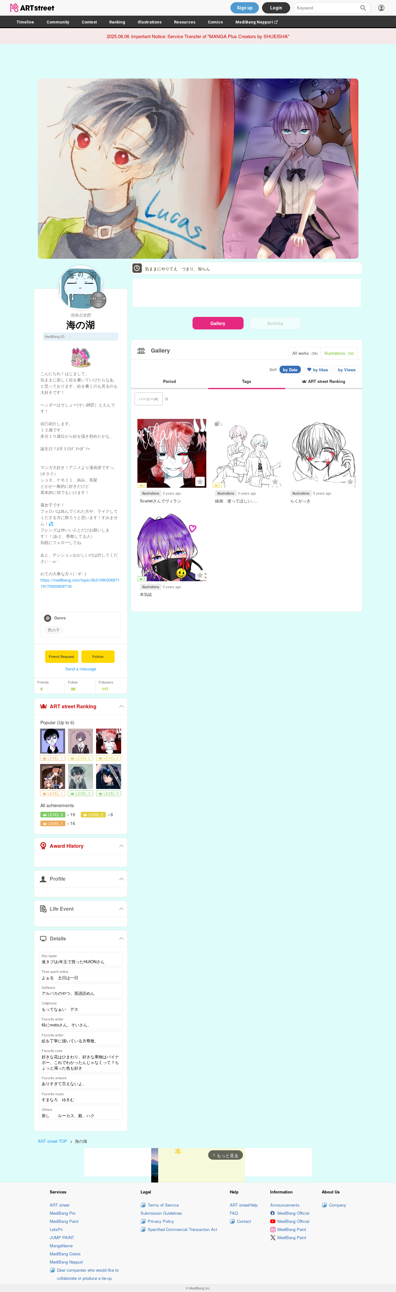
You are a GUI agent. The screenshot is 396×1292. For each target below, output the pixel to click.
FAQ (234, 1213)
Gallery (217, 323)
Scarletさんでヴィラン (160, 501)
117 (105, 689)
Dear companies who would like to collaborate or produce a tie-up (88, 1274)
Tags (246, 381)
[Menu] (381, 8)
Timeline (25, 22)
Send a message (80, 669)
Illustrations (150, 22)
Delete (166, 399)
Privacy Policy (161, 1221)
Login (276, 7)
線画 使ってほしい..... (236, 501)
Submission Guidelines (161, 1213)
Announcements (285, 1205)
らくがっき (300, 501)
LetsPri (56, 1229)
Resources (184, 22)
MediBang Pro (62, 1213)
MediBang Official (293, 1213)
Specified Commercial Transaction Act (182, 1229)
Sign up (244, 7)
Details (58, 938)
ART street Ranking (73, 706)
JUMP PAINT (62, 1237)
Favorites (200, 481)
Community (58, 22)
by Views (347, 370)
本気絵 (146, 594)
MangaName (61, 1246)
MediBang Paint (64, 1221)
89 (73, 689)
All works (305, 353)
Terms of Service (163, 1205)
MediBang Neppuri (259, 22)
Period (169, 381)
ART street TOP (52, 1141)
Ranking (117, 22)
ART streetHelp (244, 1205)
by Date (290, 370)
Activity (275, 323)
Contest (89, 22)
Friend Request (61, 656)
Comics (215, 22)
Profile (57, 878)
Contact (244, 1221)
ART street (59, 1205)
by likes (320, 370)
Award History (67, 845)
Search (363, 8)
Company (337, 1205)
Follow (98, 656)
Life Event (62, 908)
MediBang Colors (65, 1254)
